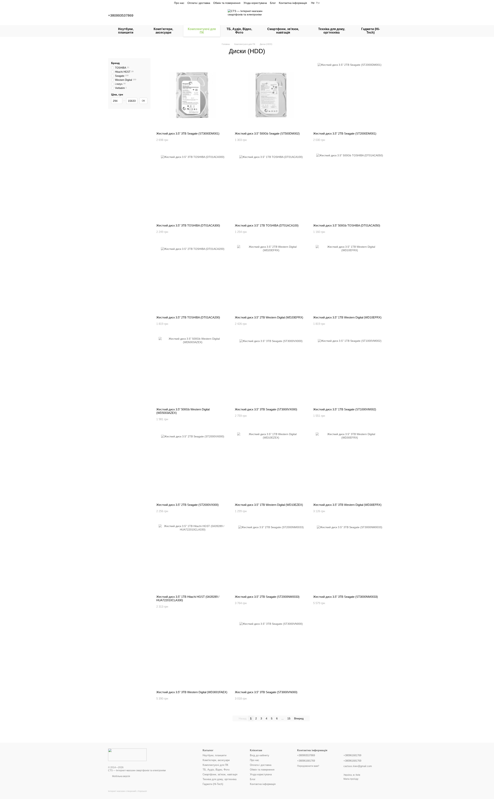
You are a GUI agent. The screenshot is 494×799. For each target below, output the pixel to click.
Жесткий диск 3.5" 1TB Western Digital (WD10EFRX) (347, 317)
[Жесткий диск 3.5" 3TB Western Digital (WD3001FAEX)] (192, 654)
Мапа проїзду (350, 779)
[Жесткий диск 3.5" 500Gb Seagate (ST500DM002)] (271, 95)
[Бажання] (363, 15)
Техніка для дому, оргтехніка (331, 30)
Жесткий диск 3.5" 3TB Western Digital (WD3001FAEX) (191, 692)
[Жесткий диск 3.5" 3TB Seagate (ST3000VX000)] (271, 371)
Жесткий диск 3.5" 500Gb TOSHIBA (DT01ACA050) (346, 225)
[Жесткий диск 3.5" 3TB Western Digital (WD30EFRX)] (349, 466)
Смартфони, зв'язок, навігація (283, 30)
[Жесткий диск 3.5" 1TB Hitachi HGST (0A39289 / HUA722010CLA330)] (192, 558)
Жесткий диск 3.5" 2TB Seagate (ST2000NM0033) (267, 596)
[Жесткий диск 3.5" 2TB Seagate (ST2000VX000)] (192, 466)
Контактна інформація (293, 2)
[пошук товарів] (343, 15)
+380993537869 (120, 15)
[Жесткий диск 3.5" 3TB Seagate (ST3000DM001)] (192, 95)
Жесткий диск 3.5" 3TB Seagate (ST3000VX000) (266, 409)
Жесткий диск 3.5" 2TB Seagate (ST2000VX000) (187, 504)
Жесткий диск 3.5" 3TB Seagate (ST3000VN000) (266, 692)
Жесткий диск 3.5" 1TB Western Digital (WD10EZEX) (269, 504)
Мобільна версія (121, 776)
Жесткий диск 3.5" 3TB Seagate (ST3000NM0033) (345, 596)
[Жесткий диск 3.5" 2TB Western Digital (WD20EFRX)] (271, 279)
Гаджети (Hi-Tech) (370, 30)
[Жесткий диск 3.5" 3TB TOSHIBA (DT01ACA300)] (192, 187)
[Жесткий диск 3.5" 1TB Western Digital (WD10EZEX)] (271, 466)
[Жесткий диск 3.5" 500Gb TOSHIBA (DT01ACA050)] (349, 187)
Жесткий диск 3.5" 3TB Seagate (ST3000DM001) (187, 133)
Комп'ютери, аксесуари (163, 30)
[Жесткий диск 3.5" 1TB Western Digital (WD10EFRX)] (349, 279)
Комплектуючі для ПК (202, 30)
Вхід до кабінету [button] (259, 755)
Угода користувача (255, 2)
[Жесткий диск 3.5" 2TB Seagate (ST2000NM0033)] (271, 558)
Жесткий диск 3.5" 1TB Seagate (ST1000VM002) (344, 409)
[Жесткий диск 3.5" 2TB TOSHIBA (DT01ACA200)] (192, 279)
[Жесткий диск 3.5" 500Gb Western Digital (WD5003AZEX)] (192, 371)
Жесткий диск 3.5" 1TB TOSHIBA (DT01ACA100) (267, 225)
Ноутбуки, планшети (126, 30)
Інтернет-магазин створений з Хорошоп (127, 791)
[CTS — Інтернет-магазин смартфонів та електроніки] (127, 754)
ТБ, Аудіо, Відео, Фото (239, 30)
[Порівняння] (353, 15)
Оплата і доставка (198, 2)
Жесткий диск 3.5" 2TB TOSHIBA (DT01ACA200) (188, 317)
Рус (318, 3)
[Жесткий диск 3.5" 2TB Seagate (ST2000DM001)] (349, 95)
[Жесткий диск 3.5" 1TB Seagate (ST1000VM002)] (349, 371)
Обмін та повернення (226, 2)
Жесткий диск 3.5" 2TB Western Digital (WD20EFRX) (269, 317)
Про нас (179, 2)
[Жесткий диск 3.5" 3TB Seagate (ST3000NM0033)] (349, 558)
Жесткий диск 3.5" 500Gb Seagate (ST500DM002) (267, 133)
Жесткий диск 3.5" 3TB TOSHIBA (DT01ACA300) (188, 225)
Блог (273, 2)
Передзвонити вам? (308, 766)
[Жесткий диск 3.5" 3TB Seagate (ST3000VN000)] (271, 654)
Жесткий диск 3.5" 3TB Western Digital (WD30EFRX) (347, 504)
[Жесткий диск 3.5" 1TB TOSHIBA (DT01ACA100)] (271, 187)
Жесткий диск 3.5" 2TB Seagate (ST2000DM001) (344, 133)
